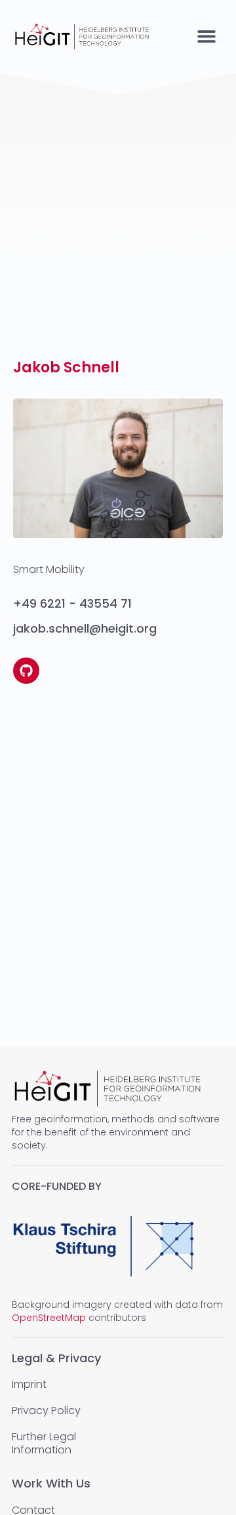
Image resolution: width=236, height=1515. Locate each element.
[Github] (26, 671)
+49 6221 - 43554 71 (72, 603)
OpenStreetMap (49, 1317)
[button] (206, 36)
